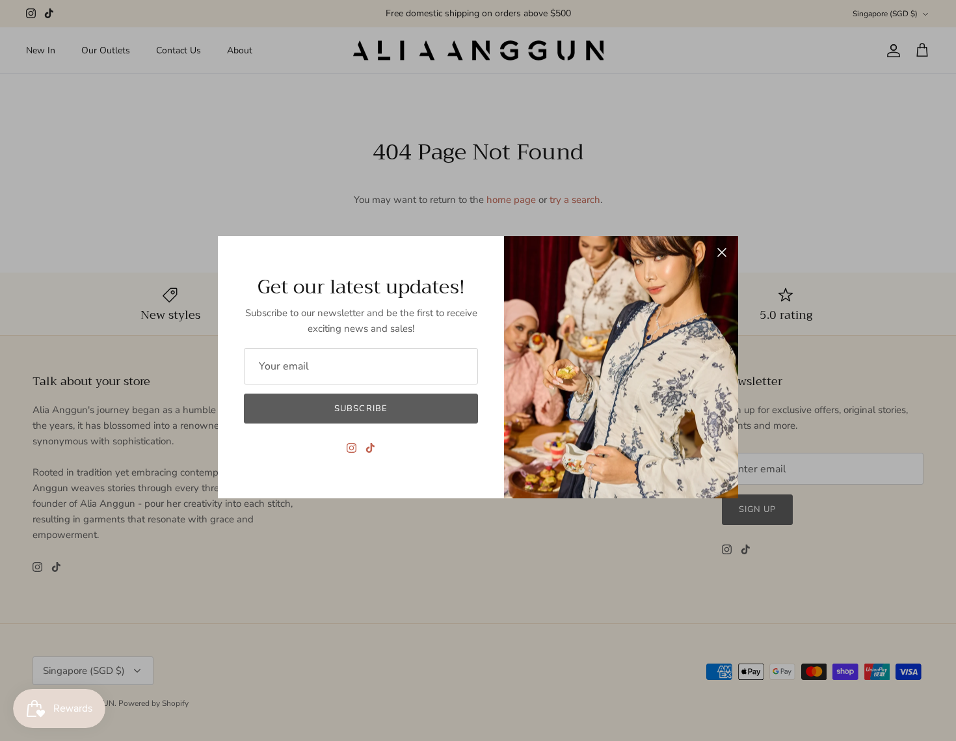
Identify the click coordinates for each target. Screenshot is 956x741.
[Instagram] (351, 448)
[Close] (722, 252)
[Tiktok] (370, 448)
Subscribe (360, 408)
